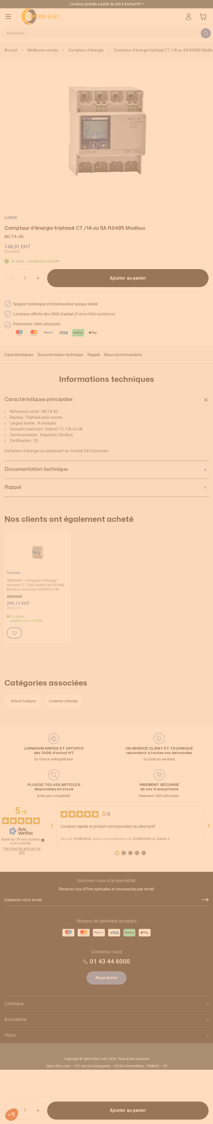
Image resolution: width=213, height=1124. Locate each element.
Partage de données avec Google (75, 579)
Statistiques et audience (69, 584)
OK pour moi (140, 606)
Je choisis (73, 606)
